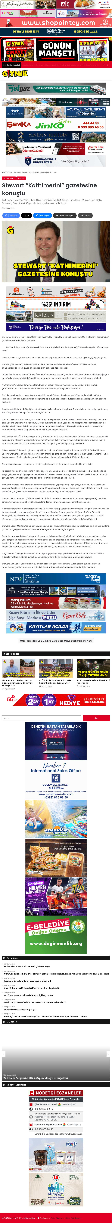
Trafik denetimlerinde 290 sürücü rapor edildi (93, 681)
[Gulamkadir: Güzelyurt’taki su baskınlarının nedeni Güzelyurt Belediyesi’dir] (18, 668)
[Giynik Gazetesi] (15, 74)
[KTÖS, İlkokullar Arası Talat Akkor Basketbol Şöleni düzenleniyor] (56, 668)
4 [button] (14, 59)
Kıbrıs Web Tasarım (73, 1218)
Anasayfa (8, 172)
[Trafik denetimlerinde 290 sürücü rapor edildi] (93, 668)
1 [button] (2, 59)
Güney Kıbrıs (9, 178)
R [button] (18, 59)
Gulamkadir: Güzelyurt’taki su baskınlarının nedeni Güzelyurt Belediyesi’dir (17, 683)
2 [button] (6, 59)
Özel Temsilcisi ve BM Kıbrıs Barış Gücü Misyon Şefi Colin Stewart (56, 640)
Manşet (17, 172)
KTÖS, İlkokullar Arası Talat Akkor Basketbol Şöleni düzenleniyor (55, 681)
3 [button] (10, 59)
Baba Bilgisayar (57, 1218)
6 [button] (22, 59)
